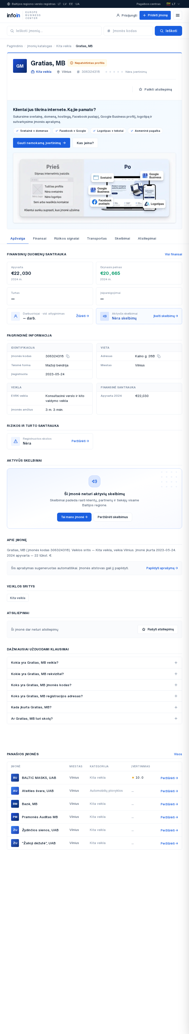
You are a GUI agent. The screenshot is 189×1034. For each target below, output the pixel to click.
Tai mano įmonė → (74, 517)
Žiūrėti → (82, 316)
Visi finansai (173, 254)
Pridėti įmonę (158, 15)
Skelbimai (122, 238)
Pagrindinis (15, 46)
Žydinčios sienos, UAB (40, 830)
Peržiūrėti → (80, 441)
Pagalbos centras (148, 3)
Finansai (39, 238)
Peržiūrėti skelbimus (113, 517)
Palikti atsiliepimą (158, 89)
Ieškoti (171, 31)
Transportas (97, 238)
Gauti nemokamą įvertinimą (39, 143)
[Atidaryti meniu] (177, 15)
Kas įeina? (85, 143)
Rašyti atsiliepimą (161, 629)
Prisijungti (129, 15)
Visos (178, 754)
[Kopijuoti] (67, 356)
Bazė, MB (29, 804)
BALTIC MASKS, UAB (39, 777)
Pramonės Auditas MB (40, 817)
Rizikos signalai (66, 238)
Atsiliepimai (147, 238)
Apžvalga (17, 238)
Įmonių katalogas (39, 46)
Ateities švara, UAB (38, 790)
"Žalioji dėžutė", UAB (39, 843)
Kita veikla (63, 46)
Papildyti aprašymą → (162, 568)
